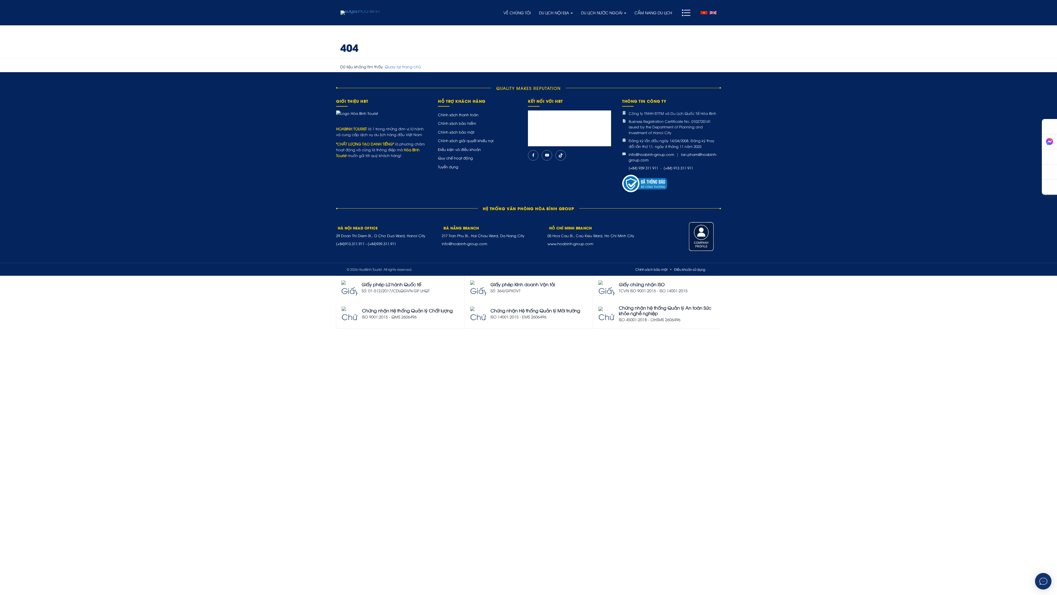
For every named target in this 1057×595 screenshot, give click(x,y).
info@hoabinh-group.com (651, 154)
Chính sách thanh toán (458, 114)
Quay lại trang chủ (403, 66)
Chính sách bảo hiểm (457, 123)
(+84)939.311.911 (382, 243)
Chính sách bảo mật (456, 131)
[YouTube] (547, 155)
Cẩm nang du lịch (653, 12)
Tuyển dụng (448, 166)
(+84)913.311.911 (350, 243)
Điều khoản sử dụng (689, 269)
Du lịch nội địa (554, 12)
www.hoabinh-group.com (570, 243)
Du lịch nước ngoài (602, 12)
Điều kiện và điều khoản (459, 149)
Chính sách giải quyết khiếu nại (466, 140)
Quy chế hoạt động (455, 157)
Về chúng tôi (517, 12)
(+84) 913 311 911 (678, 167)
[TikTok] (560, 155)
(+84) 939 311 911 (643, 167)
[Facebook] (533, 155)
